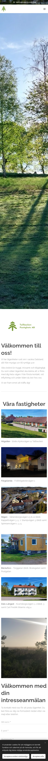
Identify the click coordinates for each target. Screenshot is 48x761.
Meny (44, 9)
